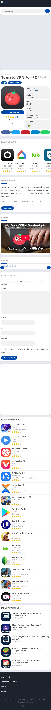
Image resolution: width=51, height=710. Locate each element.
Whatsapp (45, 132)
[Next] (49, 266)
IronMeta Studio (32, 91)
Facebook (6, 132)
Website (4, 338)
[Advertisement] (25, 42)
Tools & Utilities (14, 83)
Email (3, 328)
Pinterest (25, 132)
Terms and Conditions (9, 682)
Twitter (15, 132)
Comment (5, 288)
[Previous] (2, 266)
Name (4, 317)
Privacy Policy (6, 677)
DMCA (3, 686)
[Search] (47, 11)
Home (3, 74)
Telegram (35, 132)
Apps (9, 74)
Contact (4, 691)
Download (14, 112)
